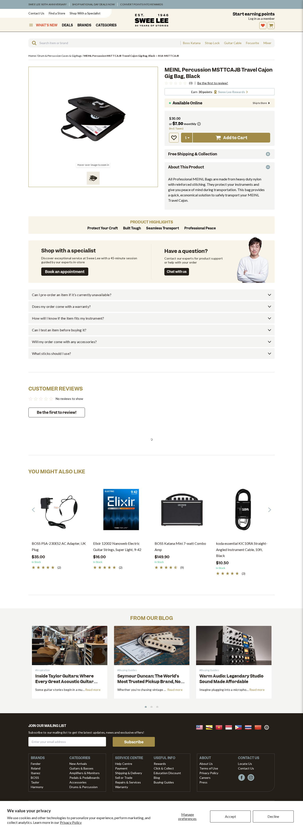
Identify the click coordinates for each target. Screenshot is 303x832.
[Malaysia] (201, 727)
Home (32, 55)
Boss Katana (192, 43)
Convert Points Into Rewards (141, 4)
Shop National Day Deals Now (93, 4)
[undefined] (32, 43)
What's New (46, 25)
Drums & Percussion (83, 787)
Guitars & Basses (81, 768)
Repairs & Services (128, 782)
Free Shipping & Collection (192, 154)
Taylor (35, 782)
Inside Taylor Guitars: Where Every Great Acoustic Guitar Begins (64, 681)
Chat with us (177, 272)
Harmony (37, 787)
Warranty (121, 787)
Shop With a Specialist (85, 13)
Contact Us (36, 13)
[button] (93, 178)
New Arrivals (78, 764)
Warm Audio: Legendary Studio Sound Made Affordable (231, 678)
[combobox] (104, 43)
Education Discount (167, 773)
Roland (35, 768)
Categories (106, 25)
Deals (67, 25)
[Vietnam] (220, 727)
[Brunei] (210, 727)
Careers (205, 777)
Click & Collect (164, 768)
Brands (84, 25)
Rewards (160, 764)
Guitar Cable (233, 43)
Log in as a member (261, 18)
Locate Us (245, 764)
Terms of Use (208, 768)
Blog (157, 777)
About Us (206, 764)
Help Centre (123, 764)
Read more (92, 689)
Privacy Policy (71, 822)
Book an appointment (65, 271)
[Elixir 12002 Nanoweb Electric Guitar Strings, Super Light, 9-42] (120, 511)
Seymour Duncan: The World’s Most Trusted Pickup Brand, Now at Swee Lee (150, 681)
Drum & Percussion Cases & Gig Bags (60, 55)
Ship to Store (260, 103)
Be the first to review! (212, 83)
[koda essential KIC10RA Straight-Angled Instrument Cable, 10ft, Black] (243, 511)
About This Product (186, 167)
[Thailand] (249, 727)
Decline (273, 816)
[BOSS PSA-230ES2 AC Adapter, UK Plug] (59, 511)
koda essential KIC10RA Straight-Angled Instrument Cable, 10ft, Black (241, 549)
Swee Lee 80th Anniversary (47, 4)
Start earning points (254, 14)
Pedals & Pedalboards (84, 777)
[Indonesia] (230, 727)
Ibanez (35, 773)
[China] (259, 727)
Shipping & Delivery (128, 773)
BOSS (35, 777)
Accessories (78, 782)
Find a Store (57, 13)
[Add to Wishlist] (174, 138)
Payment (121, 768)
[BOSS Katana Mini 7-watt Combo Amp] (182, 511)
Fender (36, 764)
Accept (230, 816)
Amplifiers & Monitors (84, 773)
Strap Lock (212, 43)
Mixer (267, 43)
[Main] (151, 20)
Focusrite (252, 43)
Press (203, 782)
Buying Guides (164, 782)
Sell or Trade (123, 777)
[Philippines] (240, 727)
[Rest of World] (267, 727)
